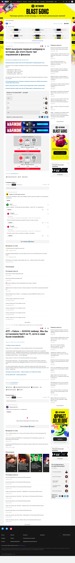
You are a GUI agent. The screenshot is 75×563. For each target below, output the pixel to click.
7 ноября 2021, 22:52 (13, 227)
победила (22, 362)
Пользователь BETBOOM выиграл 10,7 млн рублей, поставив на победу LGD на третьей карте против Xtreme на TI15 (27, 444)
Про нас (2, 534)
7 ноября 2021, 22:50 (14, 214)
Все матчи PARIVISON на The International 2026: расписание (18, 477)
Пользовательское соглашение (29, 538)
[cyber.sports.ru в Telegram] (2, 528)
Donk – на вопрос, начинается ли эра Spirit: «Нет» (60, 107)
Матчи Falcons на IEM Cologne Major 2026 (14, 273)
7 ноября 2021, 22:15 (13, 205)
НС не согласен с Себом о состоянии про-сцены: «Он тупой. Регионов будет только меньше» (59, 391)
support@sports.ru (22, 545)
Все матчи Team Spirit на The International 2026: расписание (18, 482)
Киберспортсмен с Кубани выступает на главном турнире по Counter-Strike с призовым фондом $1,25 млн (27, 288)
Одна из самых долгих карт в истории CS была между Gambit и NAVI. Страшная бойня (25, 85)
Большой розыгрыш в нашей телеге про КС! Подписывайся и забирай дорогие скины (25, 62)
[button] (48, 204)
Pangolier (12, 213)
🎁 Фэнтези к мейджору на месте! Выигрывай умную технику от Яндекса (21, 283)
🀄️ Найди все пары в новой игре (13, 345)
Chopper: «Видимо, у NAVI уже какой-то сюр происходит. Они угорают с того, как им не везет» (60, 55)
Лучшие (14, 184)
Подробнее (42, 549)
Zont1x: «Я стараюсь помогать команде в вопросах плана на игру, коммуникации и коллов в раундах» (59, 70)
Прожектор (25, 534)
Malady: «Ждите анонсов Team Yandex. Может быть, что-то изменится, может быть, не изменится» (60, 376)
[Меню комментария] (48, 204)
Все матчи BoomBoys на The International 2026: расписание (18, 500)
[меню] (11, 1)
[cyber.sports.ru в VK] (7, 528)
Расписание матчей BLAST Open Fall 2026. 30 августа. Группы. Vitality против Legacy (59, 48)
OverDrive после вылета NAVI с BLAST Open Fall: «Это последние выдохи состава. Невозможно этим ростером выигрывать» (60, 100)
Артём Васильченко (14, 173)
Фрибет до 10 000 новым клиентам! (17, 194)
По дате (8, 184)
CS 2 (9, 42)
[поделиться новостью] (48, 46)
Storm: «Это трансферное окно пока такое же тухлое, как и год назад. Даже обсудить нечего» (59, 369)
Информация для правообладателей (30, 541)
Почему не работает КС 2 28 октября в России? (15, 303)
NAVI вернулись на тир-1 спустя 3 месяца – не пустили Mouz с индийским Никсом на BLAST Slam (60, 384)
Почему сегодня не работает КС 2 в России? (15, 298)
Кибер (7, 42)
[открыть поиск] (63, 1)
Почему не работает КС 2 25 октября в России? (15, 317)
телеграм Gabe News (13, 383)
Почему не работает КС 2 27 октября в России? (15, 308)
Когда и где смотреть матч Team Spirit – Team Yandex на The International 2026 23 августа (24, 496)
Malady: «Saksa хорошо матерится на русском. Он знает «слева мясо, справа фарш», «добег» (59, 399)
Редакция (3, 538)
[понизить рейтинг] (48, 210)
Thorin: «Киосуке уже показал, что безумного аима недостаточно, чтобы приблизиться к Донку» (58, 63)
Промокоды (42, 534)
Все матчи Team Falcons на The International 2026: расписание (18, 510)
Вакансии (12, 534)
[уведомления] (66, 1)
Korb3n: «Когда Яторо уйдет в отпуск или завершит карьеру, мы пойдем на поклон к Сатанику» (59, 331)
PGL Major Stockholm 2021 (23, 59)
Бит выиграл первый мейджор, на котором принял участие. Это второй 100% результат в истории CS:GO (26, 254)
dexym (11, 204)
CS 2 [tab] (7, 23)
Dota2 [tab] (10, 23)
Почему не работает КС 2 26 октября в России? (15, 312)
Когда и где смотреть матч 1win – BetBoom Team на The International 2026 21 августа (23, 519)
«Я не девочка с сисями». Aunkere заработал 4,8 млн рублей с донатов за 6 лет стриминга (60, 85)
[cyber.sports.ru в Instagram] (11, 528)
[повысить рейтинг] (43, 210)
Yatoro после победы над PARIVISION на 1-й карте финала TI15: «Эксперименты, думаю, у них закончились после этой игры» (25, 438)
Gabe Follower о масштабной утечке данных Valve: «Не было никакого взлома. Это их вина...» (60, 93)
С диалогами (45, 184)
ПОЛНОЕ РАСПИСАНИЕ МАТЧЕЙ (37, 40)
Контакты (3, 541)
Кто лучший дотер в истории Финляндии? (58, 465)
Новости (11, 42)
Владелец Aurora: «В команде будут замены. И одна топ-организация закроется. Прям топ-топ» (60, 361)
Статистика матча (16, 32)
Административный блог (15, 541)
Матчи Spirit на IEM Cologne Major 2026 (14, 278)
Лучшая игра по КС (13, 407)
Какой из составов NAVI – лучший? (17, 92)
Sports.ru (4, 548)
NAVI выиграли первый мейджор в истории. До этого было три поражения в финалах (27, 42)
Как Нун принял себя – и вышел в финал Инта (16, 374)
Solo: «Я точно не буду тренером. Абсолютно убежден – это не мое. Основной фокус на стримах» (58, 346)
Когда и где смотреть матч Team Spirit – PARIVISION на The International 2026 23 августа (24, 491)
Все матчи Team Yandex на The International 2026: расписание (18, 486)
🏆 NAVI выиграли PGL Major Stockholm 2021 (15, 248)
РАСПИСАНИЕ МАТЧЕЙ (10, 20)
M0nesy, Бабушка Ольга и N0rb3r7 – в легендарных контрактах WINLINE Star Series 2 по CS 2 (25, 293)
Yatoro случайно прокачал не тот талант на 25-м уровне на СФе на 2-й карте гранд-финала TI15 (26, 433)
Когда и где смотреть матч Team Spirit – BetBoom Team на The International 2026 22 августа (25, 505)
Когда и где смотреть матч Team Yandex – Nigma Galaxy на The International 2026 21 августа (25, 515)
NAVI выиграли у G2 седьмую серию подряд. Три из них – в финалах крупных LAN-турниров (25, 260)
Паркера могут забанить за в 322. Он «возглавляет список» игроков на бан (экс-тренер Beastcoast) (60, 354)
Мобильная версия (66, 534)
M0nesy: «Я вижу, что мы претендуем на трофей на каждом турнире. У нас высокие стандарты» (59, 78)
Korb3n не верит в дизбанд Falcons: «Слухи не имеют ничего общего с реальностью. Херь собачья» (60, 339)
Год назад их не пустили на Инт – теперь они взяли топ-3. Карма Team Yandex (23, 371)
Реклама (12, 538)
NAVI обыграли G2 (9, 59)
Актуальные (19, 184)
